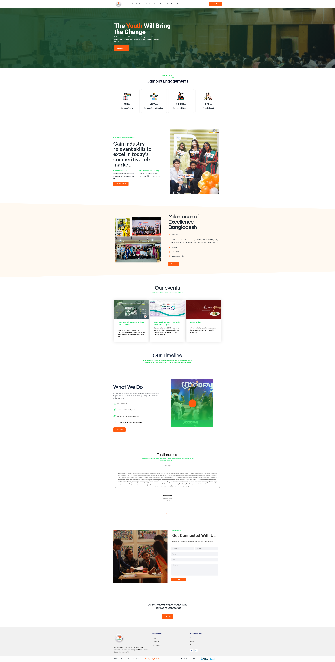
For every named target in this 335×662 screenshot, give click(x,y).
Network (175, 235)
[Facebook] (191, 650)
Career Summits (178, 256)
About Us (134, 4)
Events (174, 247)
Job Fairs (175, 252)
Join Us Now (215, 4)
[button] (194, 234)
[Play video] (192, 403)
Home (128, 4)
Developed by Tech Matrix (153, 659)
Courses (163, 4)
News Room (171, 4)
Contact (179, 4)
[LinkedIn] (196, 650)
